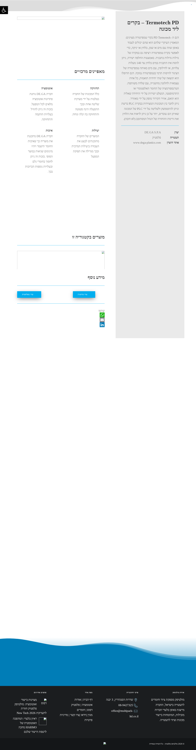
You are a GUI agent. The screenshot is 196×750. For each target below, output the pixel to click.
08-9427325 (125, 705)
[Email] (61, 319)
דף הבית (142, 8)
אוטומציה (117, 8)
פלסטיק (103, 8)
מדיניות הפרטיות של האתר (102, 639)
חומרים (80, 8)
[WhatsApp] (61, 314)
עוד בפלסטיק (27, 294)
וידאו (68, 8)
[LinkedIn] (61, 324)
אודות (130, 8)
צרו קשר (46, 8)
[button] (4, 10)
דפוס (91, 8)
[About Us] (29, 11)
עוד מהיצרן (82, 294)
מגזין (58, 8)
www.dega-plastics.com (147, 142)
